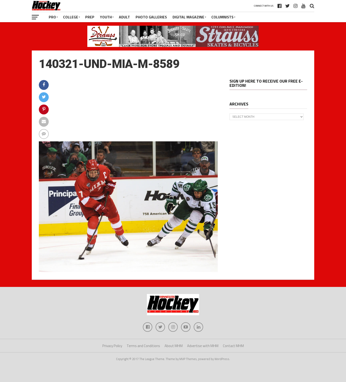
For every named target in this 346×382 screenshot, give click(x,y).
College (70, 17)
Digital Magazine (188, 17)
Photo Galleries (151, 17)
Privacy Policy (112, 345)
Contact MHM (233, 345)
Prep (89, 17)
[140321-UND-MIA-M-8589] (128, 270)
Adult (124, 17)
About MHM (174, 345)
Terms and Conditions (143, 345)
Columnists (222, 17)
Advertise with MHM (202, 345)
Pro (52, 17)
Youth (106, 17)
